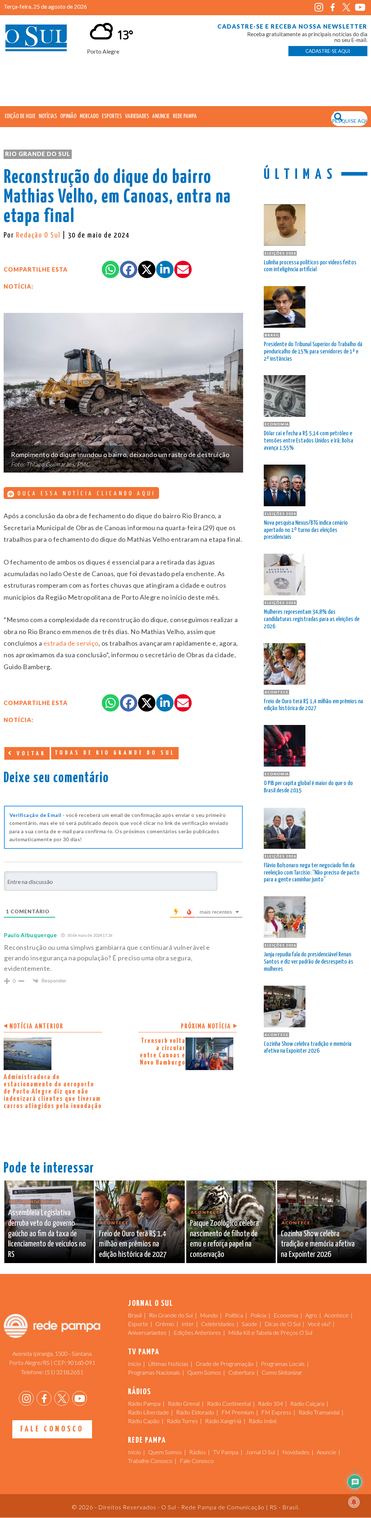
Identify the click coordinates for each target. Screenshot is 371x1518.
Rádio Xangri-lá (223, 1420)
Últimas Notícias (168, 1363)
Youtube (360, 7)
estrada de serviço (71, 643)
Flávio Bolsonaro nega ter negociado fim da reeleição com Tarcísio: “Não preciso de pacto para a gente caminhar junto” (311, 873)
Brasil (135, 1315)
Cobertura (241, 1372)
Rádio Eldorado (195, 1412)
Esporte (138, 1323)
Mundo (209, 1315)
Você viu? (319, 1323)
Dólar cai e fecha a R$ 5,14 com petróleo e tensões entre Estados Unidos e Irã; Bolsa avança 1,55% (308, 441)
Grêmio (164, 1323)
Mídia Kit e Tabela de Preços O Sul (270, 1332)
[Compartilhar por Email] (183, 269)
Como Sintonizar (282, 1372)
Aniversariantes (147, 1332)
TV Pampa (225, 1451)
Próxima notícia (206, 1026)
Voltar (29, 754)
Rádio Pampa (144, 1403)
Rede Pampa (185, 116)
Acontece (336, 1315)
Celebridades (217, 1323)
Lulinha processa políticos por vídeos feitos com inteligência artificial (310, 266)
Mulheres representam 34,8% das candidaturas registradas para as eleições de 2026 (311, 619)
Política (234, 1315)
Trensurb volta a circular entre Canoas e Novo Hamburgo (163, 1051)
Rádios (197, 1451)
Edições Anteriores (197, 1332)
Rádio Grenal (184, 1403)
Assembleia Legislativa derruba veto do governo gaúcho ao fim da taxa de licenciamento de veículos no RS (47, 1234)
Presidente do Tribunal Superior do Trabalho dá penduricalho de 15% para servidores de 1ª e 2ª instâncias (313, 351)
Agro (311, 1315)
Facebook (332, 7)
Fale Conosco (52, 1429)
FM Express (276, 1412)
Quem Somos (204, 1372)
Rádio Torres (182, 1420)
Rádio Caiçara (307, 1403)
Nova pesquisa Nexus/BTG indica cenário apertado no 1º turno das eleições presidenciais (306, 530)
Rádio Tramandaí (319, 1412)
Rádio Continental (229, 1403)
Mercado (89, 116)
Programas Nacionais (154, 1372)
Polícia (258, 1315)
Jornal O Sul (36, 39)
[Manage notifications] (354, 1502)
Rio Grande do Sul (37, 153)
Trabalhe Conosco (150, 1460)
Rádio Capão (143, 1420)
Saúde (249, 1323)
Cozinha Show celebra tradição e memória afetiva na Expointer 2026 (307, 1047)
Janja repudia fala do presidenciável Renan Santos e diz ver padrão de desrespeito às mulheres (308, 962)
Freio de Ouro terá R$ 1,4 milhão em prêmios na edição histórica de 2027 (313, 705)
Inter (188, 1323)
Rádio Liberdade (148, 1412)
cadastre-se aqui (327, 51)
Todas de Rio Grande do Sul (115, 753)
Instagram (319, 7)
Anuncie (161, 116)
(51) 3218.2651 (64, 1371)
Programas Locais (283, 1363)
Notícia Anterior (36, 1026)
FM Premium (237, 1412)
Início (134, 1363)
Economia (286, 1315)
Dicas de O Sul (282, 1323)
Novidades (295, 1451)
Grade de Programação (225, 1363)
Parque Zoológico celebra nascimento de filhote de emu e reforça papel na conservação (224, 1239)
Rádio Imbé (263, 1420)
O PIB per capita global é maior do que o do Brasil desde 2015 (308, 787)
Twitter (346, 7)
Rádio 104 (270, 1403)
